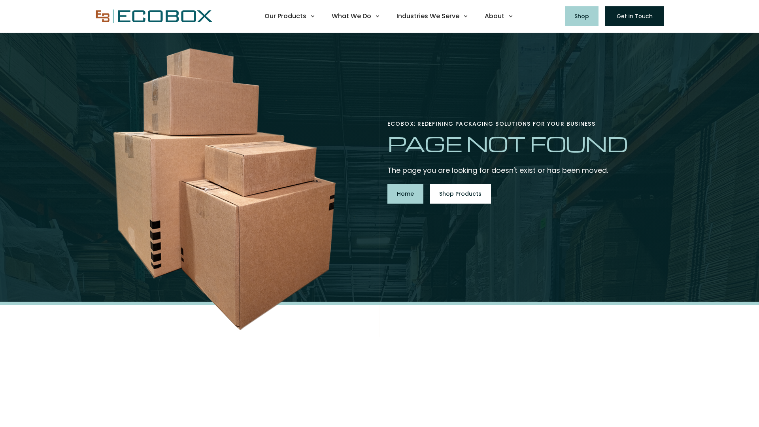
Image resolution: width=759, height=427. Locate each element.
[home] (154, 16)
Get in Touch (635, 16)
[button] (290, 16)
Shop (581, 16)
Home (405, 194)
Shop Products (460, 194)
